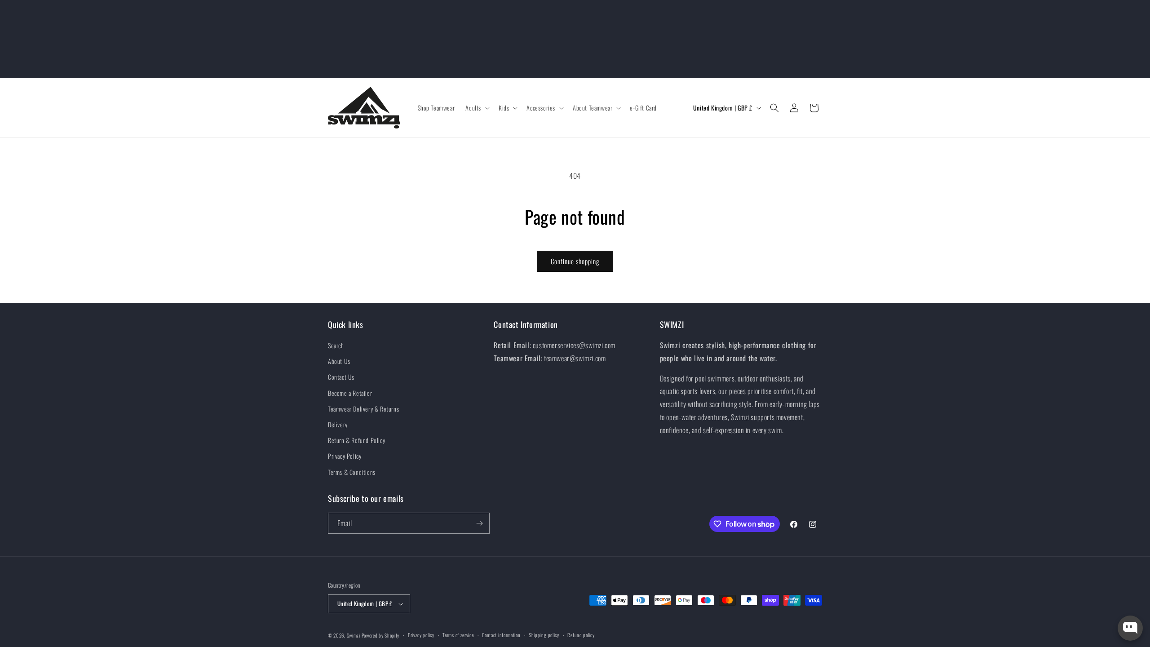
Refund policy (580, 634)
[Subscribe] (479, 523)
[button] (476, 107)
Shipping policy (544, 634)
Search (336, 345)
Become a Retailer (350, 393)
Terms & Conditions (352, 472)
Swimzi (353, 635)
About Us (339, 361)
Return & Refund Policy (356, 440)
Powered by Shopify (381, 635)
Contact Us (341, 376)
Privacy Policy (344, 456)
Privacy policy (421, 634)
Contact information (501, 634)
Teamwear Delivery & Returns (363, 408)
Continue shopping (575, 261)
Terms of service (457, 634)
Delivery (338, 424)
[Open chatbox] (1130, 628)
